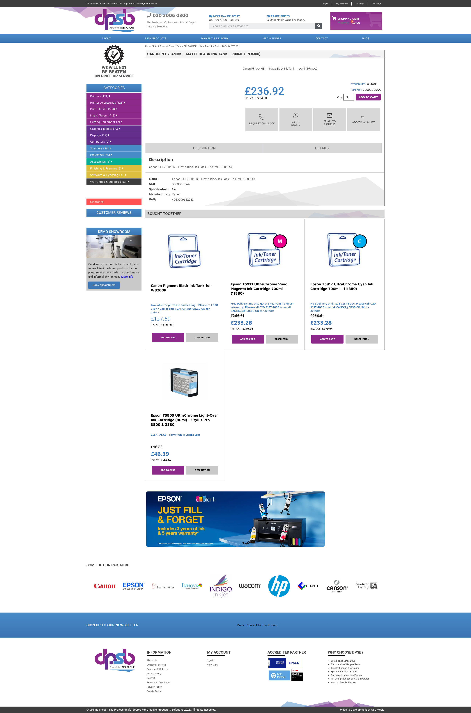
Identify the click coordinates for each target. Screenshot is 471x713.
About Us (152, 660)
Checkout (376, 3)
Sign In (210, 660)
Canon (172, 46)
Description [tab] (204, 148)
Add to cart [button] (168, 337)
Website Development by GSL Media (362, 709)
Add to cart (368, 97)
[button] (363, 120)
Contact (322, 38)
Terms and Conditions (158, 682)
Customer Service (156, 664)
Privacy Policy (154, 686)
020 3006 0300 (170, 15)
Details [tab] (322, 148)
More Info (127, 276)
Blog (365, 38)
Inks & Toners (160, 46)
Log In (325, 3)
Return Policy (154, 673)
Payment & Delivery (214, 38)
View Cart (212, 664)
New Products (155, 38)
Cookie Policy (154, 691)
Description (202, 337)
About (106, 38)
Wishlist (360, 3)
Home (148, 46)
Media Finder (272, 38)
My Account (342, 3)
